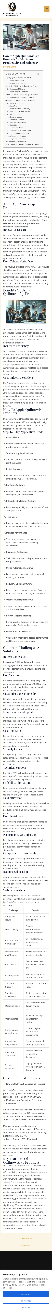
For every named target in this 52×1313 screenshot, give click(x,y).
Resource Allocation (18, 136)
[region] (26, 1291)
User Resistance (17, 128)
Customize (26, 1301)
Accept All (26, 1294)
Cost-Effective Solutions (19, 92)
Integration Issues (17, 103)
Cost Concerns (15, 114)
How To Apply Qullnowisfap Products (22, 94)
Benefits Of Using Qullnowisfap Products (23, 86)
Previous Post (26, 1238)
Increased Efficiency (17, 89)
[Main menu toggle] (46, 9)
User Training (15, 106)
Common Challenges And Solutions (20, 100)
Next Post (26, 1245)
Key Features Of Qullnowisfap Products (22, 145)
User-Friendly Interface (19, 83)
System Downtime (18, 139)
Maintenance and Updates (20, 111)
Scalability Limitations (18, 122)
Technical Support (17, 120)
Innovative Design (17, 80)
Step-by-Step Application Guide (22, 97)
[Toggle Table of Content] (38, 74)
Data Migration (15, 125)
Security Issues (16, 117)
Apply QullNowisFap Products (18, 77)
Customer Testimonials (16, 142)
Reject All (26, 1307)
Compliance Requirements (21, 133)
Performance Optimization (21, 130)
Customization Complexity (20, 109)
